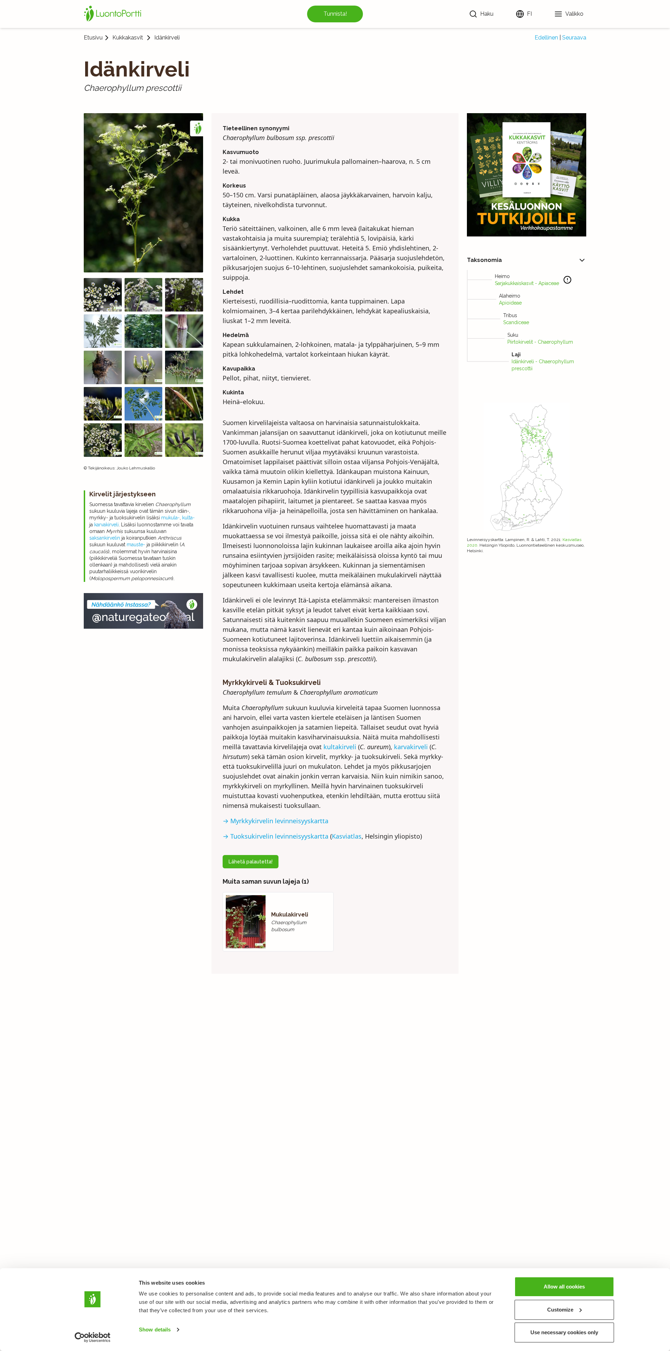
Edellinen (546, 37)
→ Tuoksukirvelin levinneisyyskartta (275, 836)
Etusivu (93, 37)
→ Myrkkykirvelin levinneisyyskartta (275, 821)
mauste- (136, 544)
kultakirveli (339, 747)
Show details (155, 1329)
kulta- (188, 517)
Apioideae (510, 303)
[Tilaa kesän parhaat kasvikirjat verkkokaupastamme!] (526, 174)
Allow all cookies (564, 1287)
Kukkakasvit (127, 38)
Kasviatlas (347, 836)
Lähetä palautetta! (251, 861)
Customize (560, 1310)
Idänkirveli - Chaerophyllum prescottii (543, 365)
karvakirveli (106, 524)
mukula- (170, 517)
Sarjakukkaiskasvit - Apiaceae (527, 283)
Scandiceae (516, 322)
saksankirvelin (104, 538)
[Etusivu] (114, 14)
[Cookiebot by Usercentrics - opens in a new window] (92, 1337)
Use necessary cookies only (564, 1332)
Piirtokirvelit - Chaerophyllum (540, 342)
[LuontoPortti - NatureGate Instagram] (143, 611)
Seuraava (574, 37)
